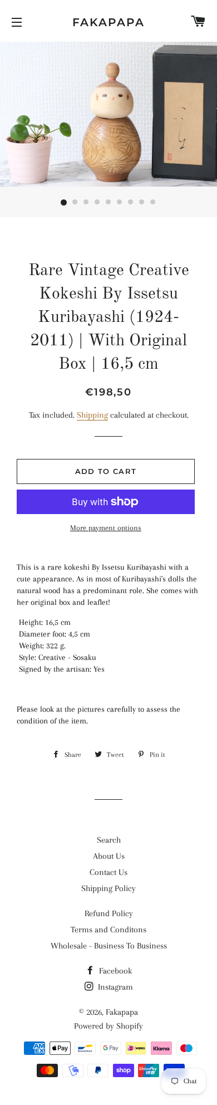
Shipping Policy (108, 888)
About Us (109, 856)
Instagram (114, 987)
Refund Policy (109, 913)
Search (109, 840)
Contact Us (108, 872)
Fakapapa (108, 22)
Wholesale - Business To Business (109, 946)
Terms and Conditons (108, 930)
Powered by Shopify (108, 1026)
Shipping (92, 415)
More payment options (105, 528)
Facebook (114, 971)
